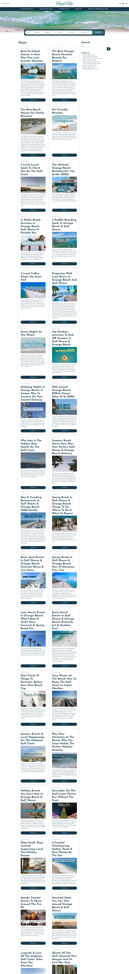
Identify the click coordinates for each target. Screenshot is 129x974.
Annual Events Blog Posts (89, 56)
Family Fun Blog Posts (88, 60)
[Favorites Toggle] (123, 3)
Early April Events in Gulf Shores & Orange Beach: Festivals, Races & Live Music (32, 563)
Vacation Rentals (27, 9)
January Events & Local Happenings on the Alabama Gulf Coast (32, 739)
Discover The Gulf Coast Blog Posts (91, 58)
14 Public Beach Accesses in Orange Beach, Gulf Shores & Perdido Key (31, 226)
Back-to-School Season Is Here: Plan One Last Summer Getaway (32, 56)
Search (98, 32)
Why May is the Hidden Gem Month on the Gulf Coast (31, 445)
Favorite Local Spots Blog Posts (90, 62)
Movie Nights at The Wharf (31, 333)
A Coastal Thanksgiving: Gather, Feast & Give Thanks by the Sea (62, 849)
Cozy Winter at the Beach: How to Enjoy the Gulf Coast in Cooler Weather (64, 682)
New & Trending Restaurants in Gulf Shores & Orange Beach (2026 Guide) (31, 504)
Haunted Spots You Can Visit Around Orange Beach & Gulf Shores (62, 904)
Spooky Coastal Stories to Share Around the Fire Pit (31, 902)
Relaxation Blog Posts (88, 67)
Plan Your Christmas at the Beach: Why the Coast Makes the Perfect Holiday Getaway (63, 742)
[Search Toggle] (126, 3)
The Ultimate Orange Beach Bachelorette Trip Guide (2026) (63, 169)
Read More (33, 99)
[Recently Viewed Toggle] (120, 3)
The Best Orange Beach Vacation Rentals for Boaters (63, 56)
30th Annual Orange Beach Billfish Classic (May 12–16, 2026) (63, 392)
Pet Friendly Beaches (60, 111)
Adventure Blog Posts (88, 55)
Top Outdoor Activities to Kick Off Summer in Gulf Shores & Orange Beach (63, 338)
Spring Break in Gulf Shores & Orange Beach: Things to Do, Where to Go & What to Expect (62, 505)
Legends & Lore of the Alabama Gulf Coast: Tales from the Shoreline (31, 959)
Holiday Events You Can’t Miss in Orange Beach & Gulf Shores (32, 795)
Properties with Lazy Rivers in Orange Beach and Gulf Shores (64, 278)
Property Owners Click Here (98, 9)
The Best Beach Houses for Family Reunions (32, 112)
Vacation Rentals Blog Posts (89, 69)
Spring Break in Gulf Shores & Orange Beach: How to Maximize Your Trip (63, 563)
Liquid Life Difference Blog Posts (91, 63)
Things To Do (63, 9)
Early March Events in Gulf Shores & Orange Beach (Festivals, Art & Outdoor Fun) (63, 620)
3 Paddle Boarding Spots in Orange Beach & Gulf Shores (64, 225)
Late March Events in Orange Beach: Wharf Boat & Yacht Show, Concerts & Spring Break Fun (33, 620)
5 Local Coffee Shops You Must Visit (31, 276)
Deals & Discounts (46, 9)
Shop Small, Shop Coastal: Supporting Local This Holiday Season (32, 849)
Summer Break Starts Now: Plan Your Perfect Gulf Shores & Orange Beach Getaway (63, 447)
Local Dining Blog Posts (88, 65)
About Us (78, 9)
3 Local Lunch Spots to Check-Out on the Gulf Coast (32, 169)
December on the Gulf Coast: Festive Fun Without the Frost (64, 795)
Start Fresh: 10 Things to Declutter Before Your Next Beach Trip (31, 682)
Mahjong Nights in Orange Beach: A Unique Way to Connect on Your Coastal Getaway (33, 393)
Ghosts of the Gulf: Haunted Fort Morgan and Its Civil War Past (64, 958)
